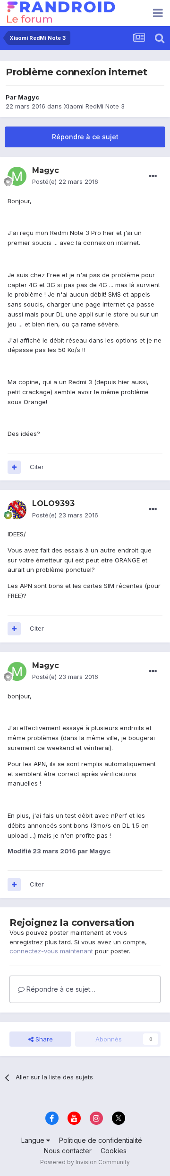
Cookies (114, 1151)
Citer (37, 466)
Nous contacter (68, 1151)
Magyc (28, 97)
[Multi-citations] (14, 467)
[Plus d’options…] (153, 176)
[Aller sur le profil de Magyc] (17, 176)
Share (43, 1039)
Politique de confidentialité (100, 1140)
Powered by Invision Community (85, 1162)
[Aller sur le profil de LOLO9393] (17, 509)
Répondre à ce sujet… (60, 989)
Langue (33, 1140)
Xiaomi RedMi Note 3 (94, 106)
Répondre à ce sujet (85, 137)
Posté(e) (65, 181)
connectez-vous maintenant (51, 951)
